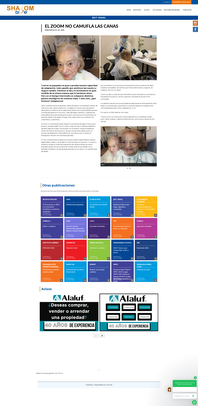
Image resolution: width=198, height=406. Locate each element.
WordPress (59, 370)
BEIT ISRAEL (99, 17)
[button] (96, 333)
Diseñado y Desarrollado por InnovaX (99, 382)
